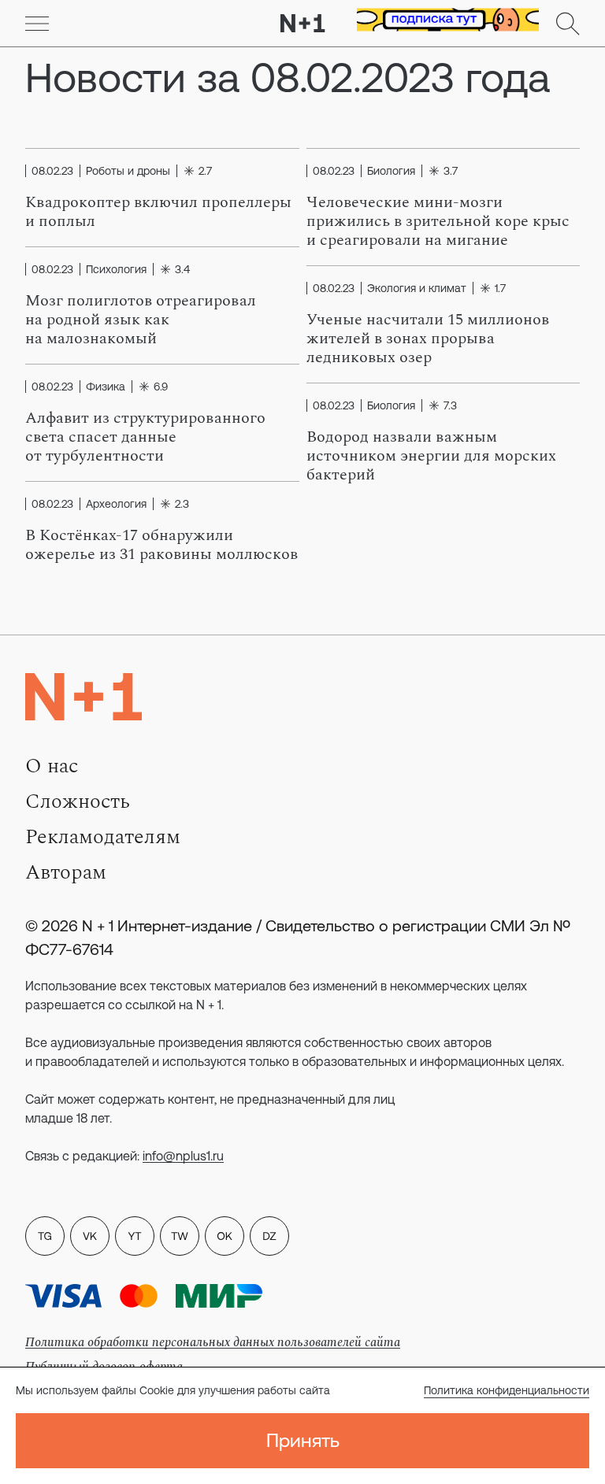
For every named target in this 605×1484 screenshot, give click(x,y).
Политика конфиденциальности (506, 1390)
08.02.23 (52, 171)
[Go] (37, 23)
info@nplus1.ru (183, 1156)
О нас (51, 766)
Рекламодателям (102, 837)
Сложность (77, 801)
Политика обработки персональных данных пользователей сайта (212, 1342)
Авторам (65, 872)
